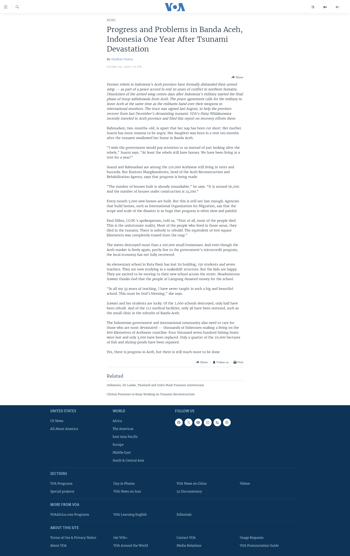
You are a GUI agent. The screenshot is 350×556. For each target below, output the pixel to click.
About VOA (58, 545)
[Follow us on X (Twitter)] (188, 422)
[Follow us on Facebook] (179, 422)
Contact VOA (186, 538)
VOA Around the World (130, 545)
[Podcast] (227, 422)
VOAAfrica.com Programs (69, 514)
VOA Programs (61, 483)
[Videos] (325, 7)
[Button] (237, 77)
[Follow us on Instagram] (207, 422)
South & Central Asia (128, 460)
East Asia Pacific (125, 437)
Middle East (122, 452)
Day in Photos (124, 483)
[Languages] (313, 7)
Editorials (184, 514)
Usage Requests (252, 538)
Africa (117, 421)
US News (56, 421)
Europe (118, 445)
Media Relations (189, 545)
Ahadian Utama (122, 59)
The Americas (123, 429)
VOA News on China (192, 483)
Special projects (62, 491)
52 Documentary (189, 491)
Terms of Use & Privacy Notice (73, 538)
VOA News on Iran (127, 491)
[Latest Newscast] (337, 7)
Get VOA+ (120, 538)
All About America (64, 429)
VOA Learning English (130, 514)
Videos (245, 483)
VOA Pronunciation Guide (259, 545)
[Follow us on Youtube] (198, 422)
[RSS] (217, 422)
